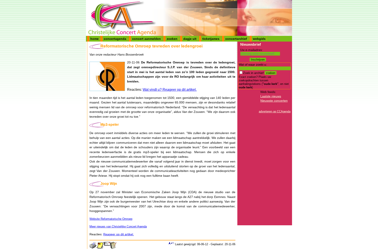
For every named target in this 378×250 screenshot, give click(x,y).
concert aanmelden (146, 38)
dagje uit (189, 38)
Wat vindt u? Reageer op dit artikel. (170, 89)
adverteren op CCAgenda (274, 111)
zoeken (172, 38)
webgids (259, 38)
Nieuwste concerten (274, 100)
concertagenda (115, 38)
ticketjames (210, 38)
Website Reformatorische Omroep (110, 218)
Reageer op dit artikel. (118, 234)
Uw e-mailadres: (251, 50)
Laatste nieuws (270, 96)
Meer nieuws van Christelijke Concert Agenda (118, 226)
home (94, 38)
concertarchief (236, 38)
